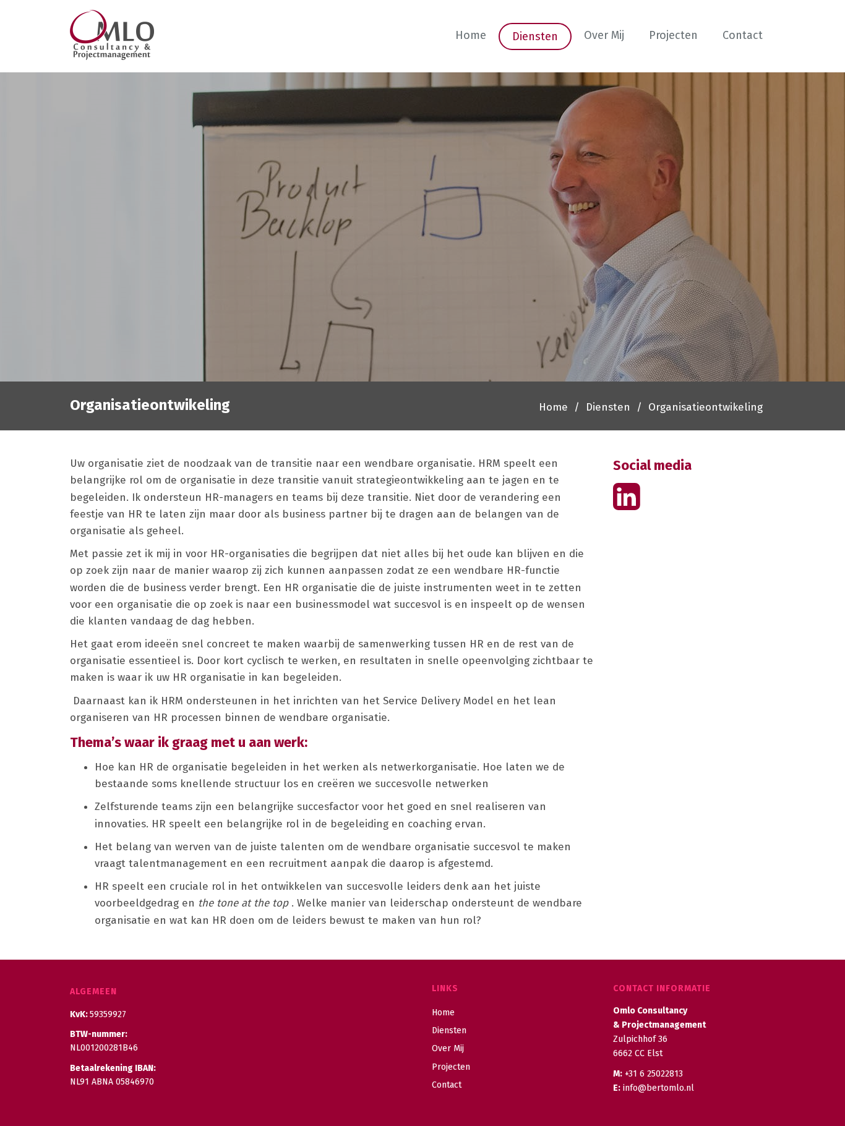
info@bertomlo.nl (658, 1088)
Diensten (535, 36)
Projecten (673, 35)
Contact (743, 35)
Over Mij (604, 35)
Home (470, 35)
